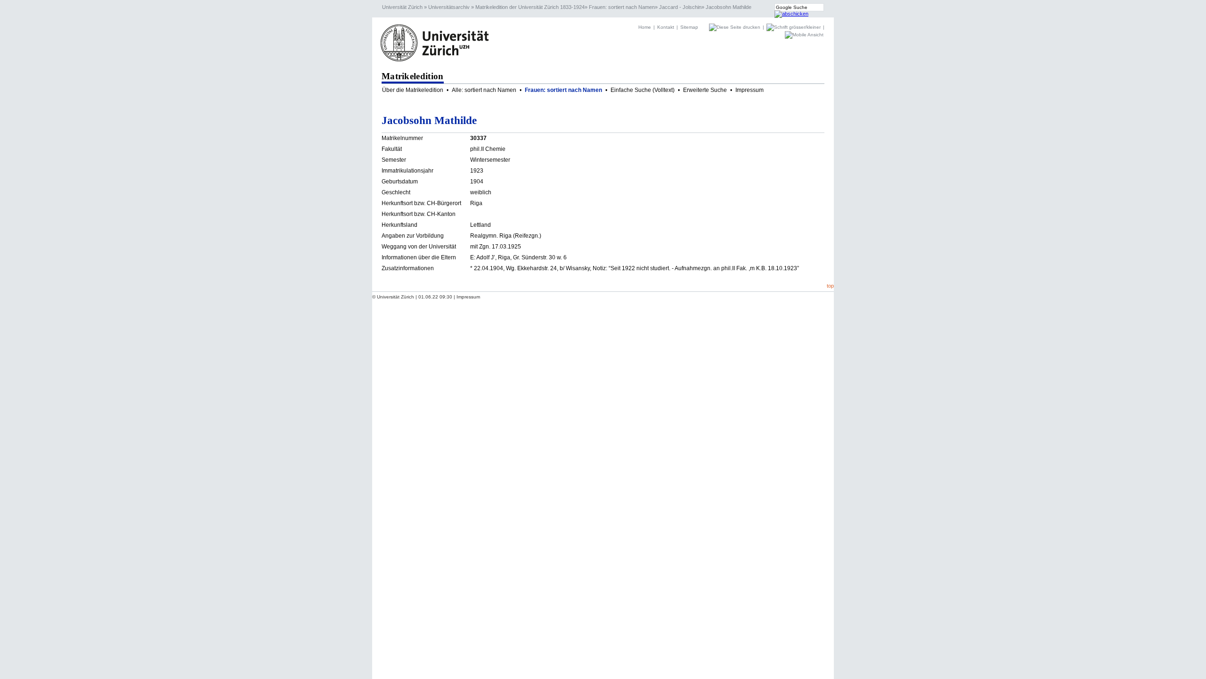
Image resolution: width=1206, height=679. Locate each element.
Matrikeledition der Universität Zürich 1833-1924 (530, 7)
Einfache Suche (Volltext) (643, 90)
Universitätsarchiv (449, 7)
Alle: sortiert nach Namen (484, 90)
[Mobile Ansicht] (804, 34)
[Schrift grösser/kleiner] (794, 27)
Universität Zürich (402, 7)
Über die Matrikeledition (412, 90)
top (830, 286)
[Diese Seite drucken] (735, 27)
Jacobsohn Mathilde (728, 7)
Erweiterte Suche (705, 90)
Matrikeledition (413, 76)
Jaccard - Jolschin (680, 7)
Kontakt (665, 27)
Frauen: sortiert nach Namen (622, 7)
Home (644, 27)
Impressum (749, 90)
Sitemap (689, 27)
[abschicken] (791, 14)
